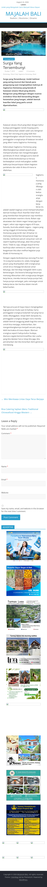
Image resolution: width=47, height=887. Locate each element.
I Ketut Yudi (14, 74)
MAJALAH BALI (23, 13)
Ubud (34, 74)
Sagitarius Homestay (25, 74)
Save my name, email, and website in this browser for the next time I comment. (22, 510)
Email (4, 479)
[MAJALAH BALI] (3, 25)
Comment (6, 433)
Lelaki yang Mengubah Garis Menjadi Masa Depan (20, 7)
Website (4, 492)
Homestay (6, 74)
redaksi (21, 71)
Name (4, 466)
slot (20, 877)
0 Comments (30, 71)
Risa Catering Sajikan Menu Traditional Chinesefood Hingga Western (19, 411)
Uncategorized (9, 59)
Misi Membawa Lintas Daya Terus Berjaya (22, 399)
